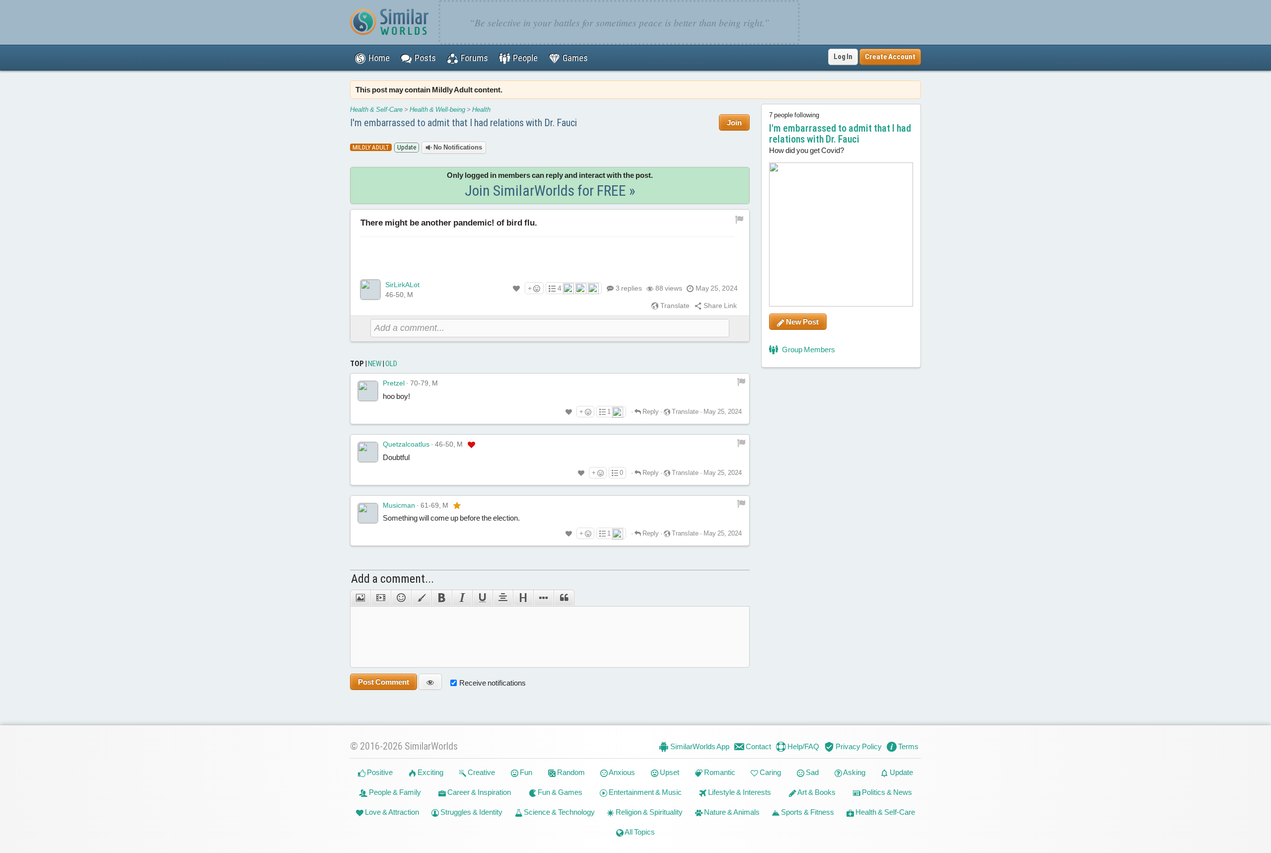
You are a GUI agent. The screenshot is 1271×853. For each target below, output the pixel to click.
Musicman (399, 505)
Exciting (429, 772)
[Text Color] (421, 598)
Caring (769, 772)
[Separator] (543, 598)
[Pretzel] (368, 391)
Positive (379, 772)
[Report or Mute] (739, 219)
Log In (843, 56)
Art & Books (816, 792)
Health (481, 109)
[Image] (360, 598)
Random (570, 772)
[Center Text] (503, 598)
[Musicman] (368, 513)
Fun (525, 772)
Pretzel (394, 383)
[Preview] (430, 682)
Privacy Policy (858, 746)
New (374, 363)
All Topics (639, 832)
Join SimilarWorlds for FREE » (550, 190)
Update (900, 772)
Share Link (719, 306)
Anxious (621, 772)
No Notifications (457, 147)
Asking (853, 772)
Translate (674, 306)
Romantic (719, 772)
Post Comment (383, 682)
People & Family (394, 792)
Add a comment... (392, 579)
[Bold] (441, 598)
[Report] (741, 381)
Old (391, 363)
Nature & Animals (731, 812)
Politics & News (886, 792)
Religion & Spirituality (648, 812)
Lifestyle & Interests (738, 792)
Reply (650, 411)
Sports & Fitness (806, 812)
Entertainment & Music (644, 792)
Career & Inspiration (478, 792)
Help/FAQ (802, 746)
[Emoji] (401, 598)
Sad (811, 772)
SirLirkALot (402, 285)
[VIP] (471, 444)
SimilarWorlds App (699, 746)
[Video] (380, 598)
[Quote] (564, 598)
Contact (757, 746)
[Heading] (523, 598)
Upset (668, 772)
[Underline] (482, 598)
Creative (480, 772)
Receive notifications (492, 683)
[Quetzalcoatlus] (368, 452)
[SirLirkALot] (370, 290)
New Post (801, 321)
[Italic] (462, 598)
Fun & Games (559, 792)
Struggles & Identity (470, 812)
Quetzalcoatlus (406, 444)
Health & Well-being (437, 109)
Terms (907, 746)
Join (734, 122)
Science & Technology (558, 812)
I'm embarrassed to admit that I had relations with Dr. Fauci (463, 123)
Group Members (807, 349)
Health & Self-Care (376, 109)
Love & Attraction (391, 812)
